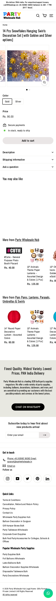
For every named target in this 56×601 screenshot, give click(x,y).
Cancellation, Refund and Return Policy (20, 504)
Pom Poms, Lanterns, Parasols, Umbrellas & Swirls (26, 299)
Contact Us (8, 512)
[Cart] (44, 15)
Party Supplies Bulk (11, 554)
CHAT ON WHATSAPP (28, 407)
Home (5, 24)
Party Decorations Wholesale (16, 575)
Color (5, 95)
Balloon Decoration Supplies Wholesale (21, 567)
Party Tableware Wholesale (15, 529)
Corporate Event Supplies (14, 534)
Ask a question (10, 167)
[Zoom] (44, 82)
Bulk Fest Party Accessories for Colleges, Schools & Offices (26, 540)
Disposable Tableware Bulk (15, 571)
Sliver (18, 101)
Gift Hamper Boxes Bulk (13, 525)
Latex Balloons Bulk (12, 562)
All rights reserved (10, 594)
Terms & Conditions (11, 500)
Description (9, 152)
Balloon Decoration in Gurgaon (17, 521)
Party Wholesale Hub (27, 239)
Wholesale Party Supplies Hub (16, 517)
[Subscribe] (44, 435)
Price (5, 111)
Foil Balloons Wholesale (14, 558)
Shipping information (14, 159)
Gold (7, 101)
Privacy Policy (9, 508)
